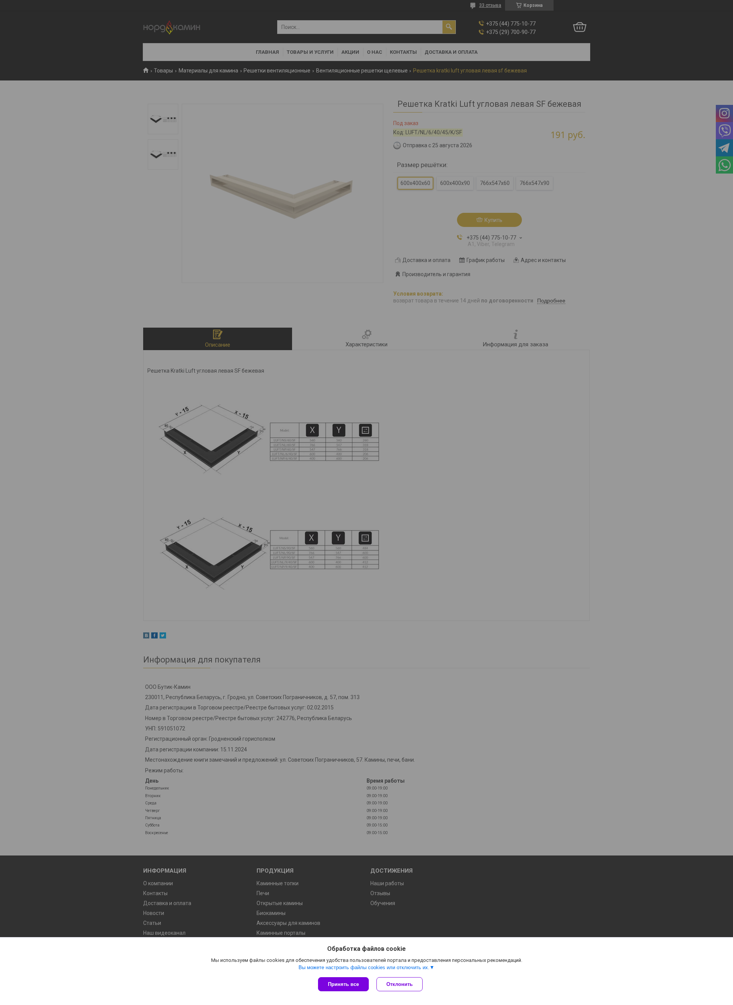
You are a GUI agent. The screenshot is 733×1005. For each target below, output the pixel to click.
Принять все (343, 984)
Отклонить (399, 984)
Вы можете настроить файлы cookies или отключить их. (364, 967)
